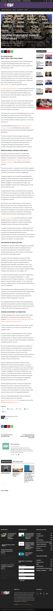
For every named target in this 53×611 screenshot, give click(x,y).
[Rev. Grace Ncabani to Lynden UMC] (48, 74)
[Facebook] (44, 1)
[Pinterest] (8, 51)
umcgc (6, 418)
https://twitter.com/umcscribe (10, 400)
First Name (21, 569)
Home (2, 12)
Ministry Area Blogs (6, 9)
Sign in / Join (4, 1)
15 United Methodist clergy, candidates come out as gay (27, 436)
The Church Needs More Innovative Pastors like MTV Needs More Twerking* (29, 536)
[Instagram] (46, 1)
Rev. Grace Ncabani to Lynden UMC (39, 73)
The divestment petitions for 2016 (10, 88)
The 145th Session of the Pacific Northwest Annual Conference (12, 536)
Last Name (21, 572)
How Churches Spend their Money (29, 554)
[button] (50, 10)
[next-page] (4, 485)
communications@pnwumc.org (25, 604)
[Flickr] (14, 454)
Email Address (22, 565)
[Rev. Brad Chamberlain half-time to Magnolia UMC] (48, 90)
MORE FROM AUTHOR (18, 461)
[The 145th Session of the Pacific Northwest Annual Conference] (3, 535)
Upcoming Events (26, 1)
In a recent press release (7, 218)
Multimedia (19, 9)
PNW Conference (7, 45)
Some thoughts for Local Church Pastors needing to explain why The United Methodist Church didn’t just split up (29, 477)
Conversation (16, 471)
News (14, 9)
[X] (49, 1)
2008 (4, 84)
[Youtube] (51, 1)
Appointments (40, 57)
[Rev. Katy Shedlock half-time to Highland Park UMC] (48, 63)
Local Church (22, 576)
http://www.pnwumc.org (15, 446)
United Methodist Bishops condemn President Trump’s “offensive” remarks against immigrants (29, 545)
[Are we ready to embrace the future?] (18, 468)
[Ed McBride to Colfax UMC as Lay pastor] (48, 82)
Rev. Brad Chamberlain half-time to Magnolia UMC (40, 90)
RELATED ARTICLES (6, 461)
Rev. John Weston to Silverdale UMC (7, 435)
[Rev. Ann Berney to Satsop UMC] (48, 56)
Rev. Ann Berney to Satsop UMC (40, 55)
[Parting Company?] (6, 468)
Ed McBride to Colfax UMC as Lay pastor (39, 82)
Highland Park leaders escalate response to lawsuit (7, 551)
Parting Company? (5, 473)
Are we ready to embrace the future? (16, 475)
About (26, 9)
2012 (9, 84)
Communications (28, 471)
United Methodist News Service (22, 32)
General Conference (9, 12)
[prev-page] (2, 485)
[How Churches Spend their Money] (21, 554)
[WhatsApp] (11, 51)
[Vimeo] (19, 454)
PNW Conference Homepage (14, 1)
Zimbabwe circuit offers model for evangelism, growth (7, 566)
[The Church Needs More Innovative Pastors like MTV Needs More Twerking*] (21, 535)
